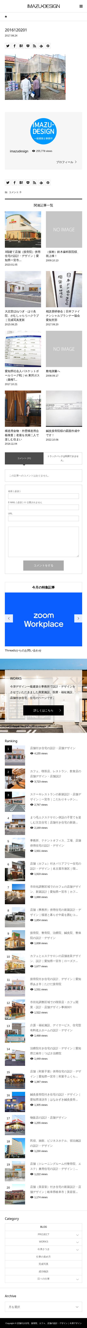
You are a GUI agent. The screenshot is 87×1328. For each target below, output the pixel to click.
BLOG (43, 1227)
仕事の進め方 (43, 1256)
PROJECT (43, 1234)
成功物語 (43, 1271)
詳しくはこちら (43, 710)
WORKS (43, 1241)
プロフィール (64, 162)
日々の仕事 (43, 1278)
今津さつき (43, 1249)
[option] (43, 622)
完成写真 (43, 1264)
